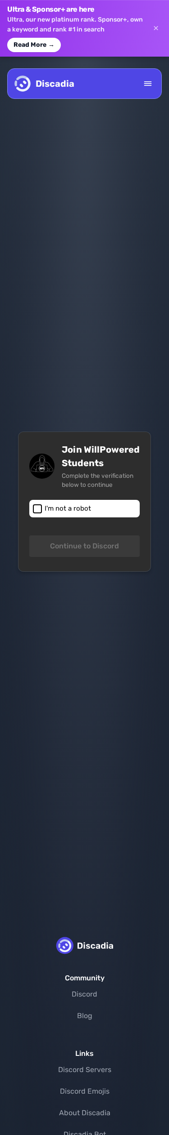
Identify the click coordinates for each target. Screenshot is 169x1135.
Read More (34, 45)
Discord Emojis (85, 1091)
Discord (84, 994)
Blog (84, 1015)
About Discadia (84, 1112)
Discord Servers (84, 1069)
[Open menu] (148, 83)
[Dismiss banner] (156, 28)
